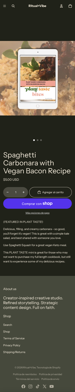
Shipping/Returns (14, 352)
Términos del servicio (27, 378)
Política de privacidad (50, 374)
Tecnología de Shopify (48, 367)
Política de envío (50, 378)
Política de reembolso (25, 374)
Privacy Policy (11, 345)
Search (7, 325)
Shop (6, 331)
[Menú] (4, 6)
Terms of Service (14, 338)
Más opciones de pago (38, 213)
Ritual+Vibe (29, 367)
